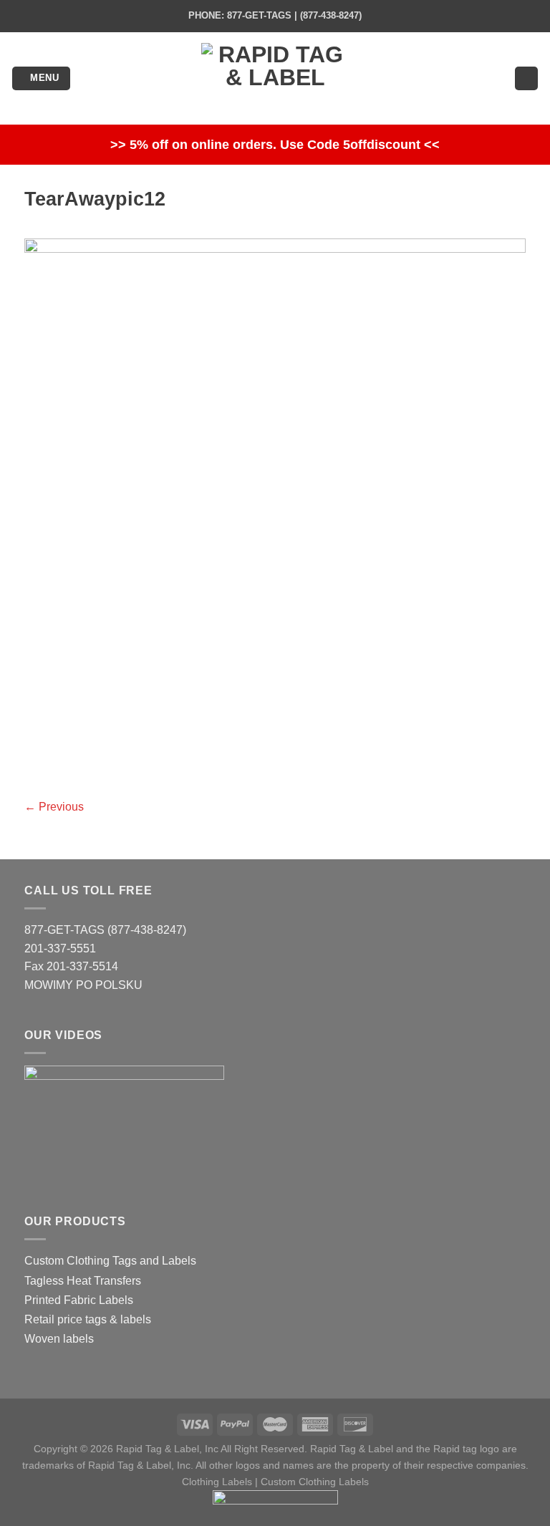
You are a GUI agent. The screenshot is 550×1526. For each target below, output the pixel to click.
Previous (54, 807)
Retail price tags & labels (87, 1319)
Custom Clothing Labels (315, 1481)
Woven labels (59, 1339)
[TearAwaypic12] (275, 509)
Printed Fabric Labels (78, 1300)
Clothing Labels (217, 1481)
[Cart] (526, 78)
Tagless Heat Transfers (82, 1281)
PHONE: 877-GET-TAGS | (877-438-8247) (275, 15)
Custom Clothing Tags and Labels (110, 1261)
